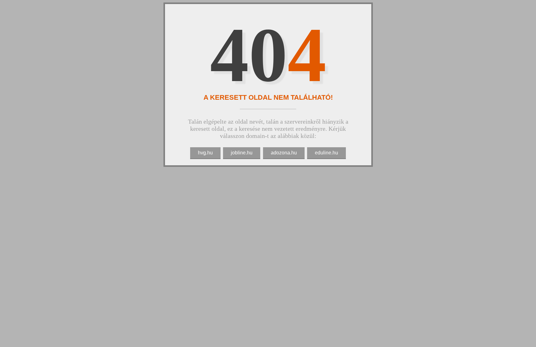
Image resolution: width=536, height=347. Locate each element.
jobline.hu (241, 152)
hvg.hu (205, 152)
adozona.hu (284, 152)
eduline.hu (326, 152)
